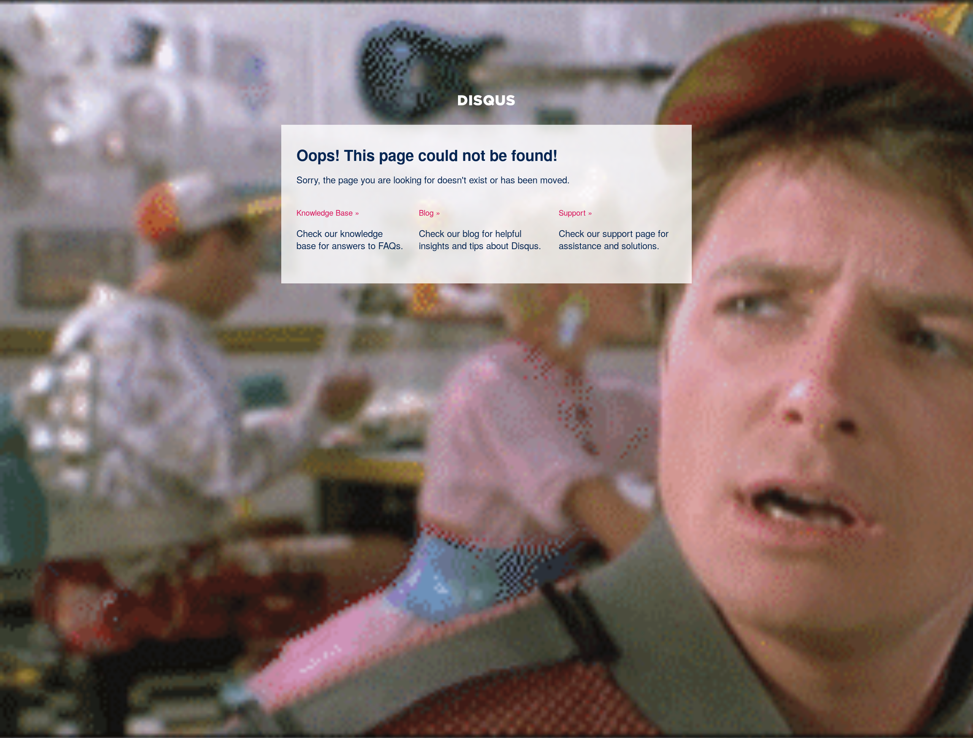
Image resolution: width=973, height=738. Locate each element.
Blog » (429, 212)
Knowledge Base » (327, 212)
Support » (575, 212)
